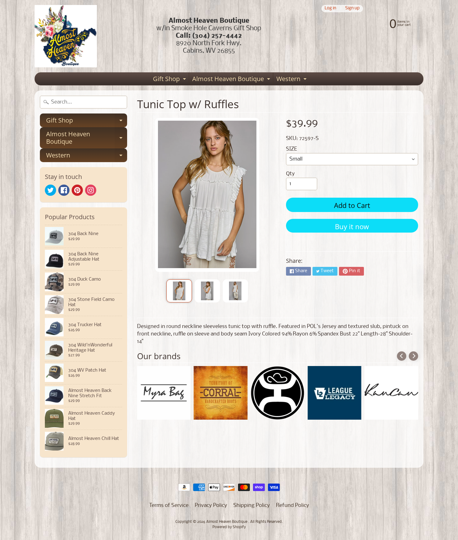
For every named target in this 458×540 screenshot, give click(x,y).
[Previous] (401, 356)
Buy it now (352, 226)
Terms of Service (168, 506)
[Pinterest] (77, 190)
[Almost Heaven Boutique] (66, 36)
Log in (330, 9)
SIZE (291, 149)
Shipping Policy (251, 506)
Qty (290, 174)
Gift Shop (170, 80)
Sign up (352, 9)
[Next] (413, 356)
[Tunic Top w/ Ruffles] (179, 290)
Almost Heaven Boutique (232, 80)
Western (292, 80)
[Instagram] (90, 190)
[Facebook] (63, 190)
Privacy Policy (211, 506)
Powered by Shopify (229, 527)
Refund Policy (292, 506)
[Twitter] (50, 190)
